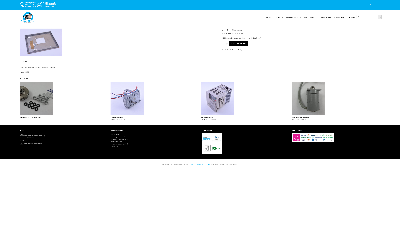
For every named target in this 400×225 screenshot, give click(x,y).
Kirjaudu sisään (375, 5)
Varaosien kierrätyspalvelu (120, 144)
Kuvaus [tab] (24, 61)
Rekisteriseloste (116, 141)
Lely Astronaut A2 (235, 50)
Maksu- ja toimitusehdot (119, 137)
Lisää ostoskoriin (238, 43)
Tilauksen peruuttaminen (119, 139)
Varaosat (245, 50)
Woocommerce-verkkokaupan (201, 164)
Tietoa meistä (116, 134)
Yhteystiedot (115, 146)
